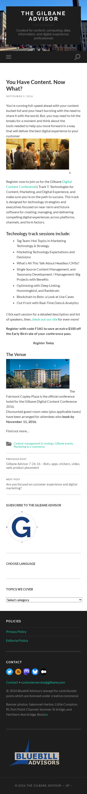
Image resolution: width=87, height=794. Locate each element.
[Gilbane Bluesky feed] (35, 674)
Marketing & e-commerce (29, 446)
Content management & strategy (34, 443)
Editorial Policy (17, 640)
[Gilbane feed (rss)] (18, 674)
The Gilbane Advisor (43, 16)
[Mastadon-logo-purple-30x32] (26, 674)
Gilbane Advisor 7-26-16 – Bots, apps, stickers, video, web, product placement (43, 464)
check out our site (44, 319)
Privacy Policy (16, 631)
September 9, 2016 (19, 96)
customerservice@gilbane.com (43, 682)
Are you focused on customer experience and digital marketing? (41, 484)
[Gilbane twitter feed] (9, 674)
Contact (12, 682)
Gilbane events (64, 443)
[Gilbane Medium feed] (43, 674)
